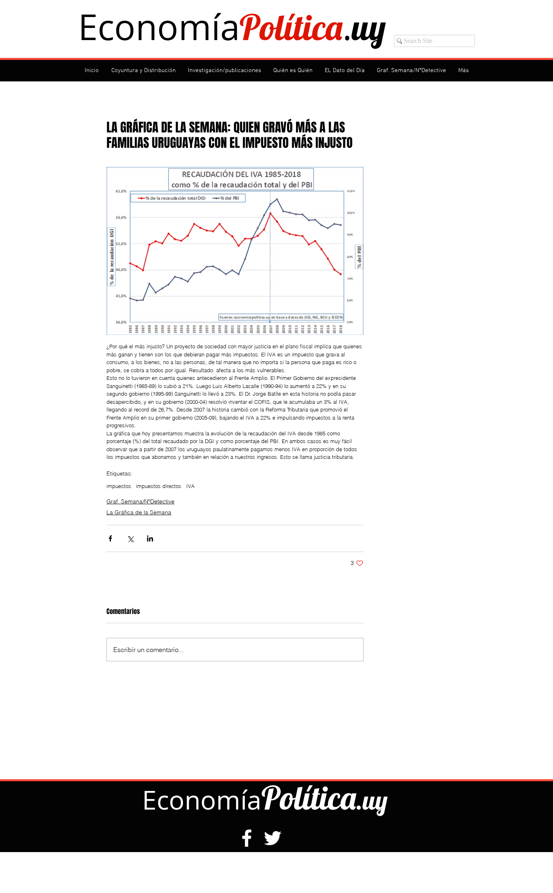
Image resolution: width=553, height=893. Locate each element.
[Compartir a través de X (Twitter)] (130, 538)
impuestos (118, 486)
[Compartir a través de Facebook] (110, 538)
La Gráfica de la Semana (138, 512)
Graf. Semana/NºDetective (140, 501)
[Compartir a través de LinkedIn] (150, 538)
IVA (190, 486)
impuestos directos (158, 486)
